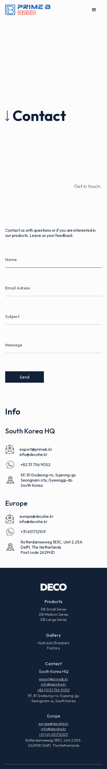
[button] (94, 10)
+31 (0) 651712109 (53, 734)
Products (53, 601)
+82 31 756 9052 (35, 464)
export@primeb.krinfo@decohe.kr (35, 452)
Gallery (53, 635)
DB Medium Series (53, 614)
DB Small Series (53, 609)
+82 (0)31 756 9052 (53, 690)
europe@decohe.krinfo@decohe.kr (36, 519)
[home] (27, 10)
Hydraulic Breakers (53, 643)
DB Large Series (53, 619)
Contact (53, 663)
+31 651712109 (33, 531)
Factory (53, 648)
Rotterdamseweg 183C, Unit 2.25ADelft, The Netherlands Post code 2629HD (52, 547)
